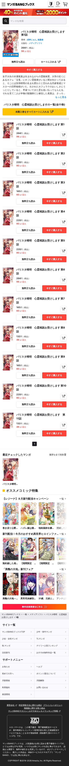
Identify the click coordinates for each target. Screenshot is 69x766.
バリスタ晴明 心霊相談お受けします (10, 484)
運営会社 (11, 705)
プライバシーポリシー (52, 705)
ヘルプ (39, 666)
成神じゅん (32, 39)
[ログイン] (58, 4)
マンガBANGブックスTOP (13, 632)
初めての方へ (8, 673)
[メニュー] (3, 4)
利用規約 (6, 687)
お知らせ (6, 666)
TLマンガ (40, 638)
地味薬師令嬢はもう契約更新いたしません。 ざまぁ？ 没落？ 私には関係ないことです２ (46, 528)
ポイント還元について (46, 673)
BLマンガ (6, 645)
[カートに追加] (63, 135)
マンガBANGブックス (11, 614)
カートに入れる (49, 61)
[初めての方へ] (51, 4)
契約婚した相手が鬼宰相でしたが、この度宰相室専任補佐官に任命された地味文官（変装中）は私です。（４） (10, 563)
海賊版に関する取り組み (34, 708)
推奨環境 (6, 694)
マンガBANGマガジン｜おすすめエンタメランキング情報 (33, 711)
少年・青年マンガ (44, 632)
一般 (25, 614)
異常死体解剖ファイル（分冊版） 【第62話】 (28, 598)
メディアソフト (35, 43)
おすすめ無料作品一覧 (46, 652)
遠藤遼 (40, 39)
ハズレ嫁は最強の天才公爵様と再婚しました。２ (28, 528)
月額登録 (6, 680)
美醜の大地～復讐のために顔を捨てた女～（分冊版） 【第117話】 (10, 598)
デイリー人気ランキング (47, 645)
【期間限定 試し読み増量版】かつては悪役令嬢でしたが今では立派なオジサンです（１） (46, 563)
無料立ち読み (18, 61)
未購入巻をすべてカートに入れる (32, 111)
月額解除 (40, 680)
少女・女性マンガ (9, 638)
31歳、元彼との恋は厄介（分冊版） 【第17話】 (47, 598)
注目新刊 (6, 652)
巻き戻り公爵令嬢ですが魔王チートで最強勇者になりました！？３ (10, 528)
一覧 (61, 498)
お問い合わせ (42, 687)
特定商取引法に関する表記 (30, 705)
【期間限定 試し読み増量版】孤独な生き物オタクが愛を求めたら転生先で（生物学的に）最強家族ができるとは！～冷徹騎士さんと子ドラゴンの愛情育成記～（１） (28, 563)
